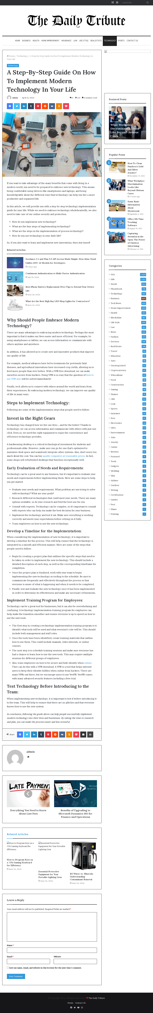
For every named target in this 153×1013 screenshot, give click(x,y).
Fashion (114, 337)
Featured (115, 456)
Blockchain (116, 317)
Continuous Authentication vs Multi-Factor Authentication (55, 273)
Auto (113, 360)
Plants (114, 509)
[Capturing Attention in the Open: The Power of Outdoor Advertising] (117, 237)
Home (17, 40)
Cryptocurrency (118, 370)
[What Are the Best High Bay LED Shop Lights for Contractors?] (15, 305)
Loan (113, 404)
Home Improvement (50, 40)
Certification (117, 495)
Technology (110, 40)
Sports (121, 40)
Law (75, 40)
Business (26, 40)
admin (15, 98)
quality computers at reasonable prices (64, 456)
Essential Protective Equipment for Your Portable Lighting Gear (50, 874)
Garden (114, 499)
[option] (127, 122)
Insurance (66, 40)
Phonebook (116, 289)
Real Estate (96, 40)
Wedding (115, 471)
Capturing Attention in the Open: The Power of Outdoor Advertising (136, 239)
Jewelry (114, 442)
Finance (114, 394)
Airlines (114, 480)
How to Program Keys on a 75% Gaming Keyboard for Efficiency (20, 862)
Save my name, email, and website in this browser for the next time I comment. (45, 968)
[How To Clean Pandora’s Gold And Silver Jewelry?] (117, 167)
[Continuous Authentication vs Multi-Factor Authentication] (15, 277)
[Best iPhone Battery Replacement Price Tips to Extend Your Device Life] (15, 290)
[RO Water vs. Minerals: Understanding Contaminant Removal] (83, 856)
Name (10, 945)
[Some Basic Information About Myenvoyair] (117, 205)
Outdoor (115, 485)
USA (113, 274)
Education (115, 356)
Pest (113, 504)
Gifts (113, 428)
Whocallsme (117, 375)
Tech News (116, 303)
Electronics (116, 423)
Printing (115, 514)
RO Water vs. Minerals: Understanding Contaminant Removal (81, 876)
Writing (114, 490)
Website (57, 956)
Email (10, 956)
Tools (113, 461)
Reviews (115, 452)
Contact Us (132, 40)
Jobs (113, 437)
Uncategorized (118, 365)
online (87, 662)
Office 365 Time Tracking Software (136, 222)
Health (36, 40)
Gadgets (115, 466)
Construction (117, 384)
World (114, 284)
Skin (113, 475)
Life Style (83, 40)
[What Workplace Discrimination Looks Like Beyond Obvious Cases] (117, 185)
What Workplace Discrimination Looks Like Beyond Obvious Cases (136, 187)
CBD (113, 399)
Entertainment (118, 432)
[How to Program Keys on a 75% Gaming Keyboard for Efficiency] (20, 849)
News (113, 332)
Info (113, 279)
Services (115, 341)
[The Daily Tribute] (76, 20)
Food (113, 380)
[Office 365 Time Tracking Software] (117, 223)
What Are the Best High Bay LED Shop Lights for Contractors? (58, 301)
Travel (114, 351)
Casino (114, 447)
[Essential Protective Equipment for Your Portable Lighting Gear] (51, 855)
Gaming (114, 389)
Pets (113, 418)
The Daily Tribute (97, 998)
